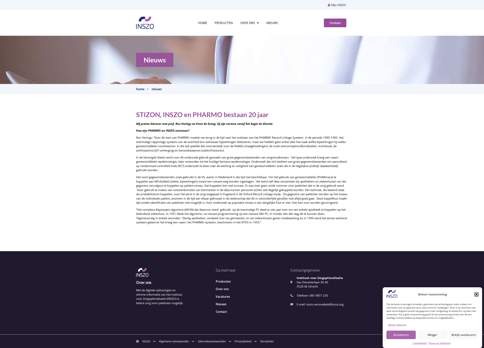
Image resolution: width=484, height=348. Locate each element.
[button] (476, 294)
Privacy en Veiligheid (439, 343)
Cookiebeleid (420, 343)
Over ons (247, 23)
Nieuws (272, 23)
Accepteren (401, 335)
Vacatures (223, 296)
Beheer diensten (397, 324)
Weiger (432, 335)
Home (202, 23)
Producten (224, 23)
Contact (221, 312)
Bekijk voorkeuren (463, 335)
